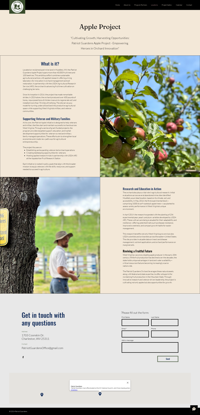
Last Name (155, 317)
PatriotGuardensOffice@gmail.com (42, 348)
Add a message (127, 340)
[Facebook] (23, 357)
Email (124, 328)
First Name (126, 317)
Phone (153, 328)
